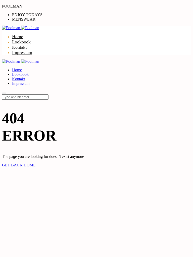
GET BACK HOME (19, 165)
